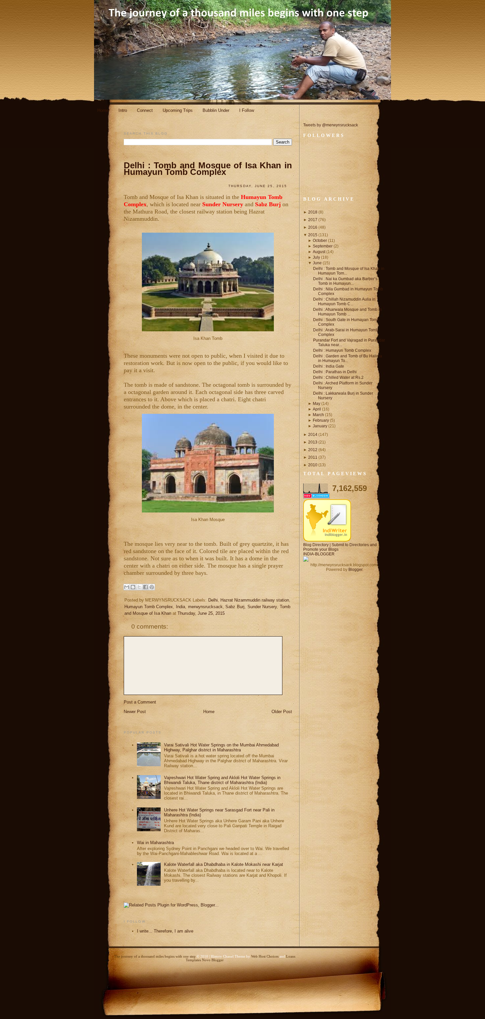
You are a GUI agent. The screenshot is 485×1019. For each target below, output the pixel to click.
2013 (312, 442)
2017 (312, 219)
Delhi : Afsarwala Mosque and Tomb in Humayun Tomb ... (347, 311)
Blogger (355, 569)
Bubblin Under (216, 110)
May (316, 403)
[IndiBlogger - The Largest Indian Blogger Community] (327, 540)
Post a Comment (140, 702)
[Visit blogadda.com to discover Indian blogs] (316, 497)
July (316, 257)
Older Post (282, 711)
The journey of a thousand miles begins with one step (155, 956)
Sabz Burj (234, 606)
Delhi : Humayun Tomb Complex (342, 350)
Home (103, 110)
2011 (312, 457)
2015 (312, 235)
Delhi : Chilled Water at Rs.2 (338, 377)
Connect (145, 110)
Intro (122, 110)
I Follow (246, 110)
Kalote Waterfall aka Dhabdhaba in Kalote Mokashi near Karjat (223, 864)
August (319, 251)
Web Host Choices (264, 956)
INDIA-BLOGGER (319, 554)
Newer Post (135, 711)
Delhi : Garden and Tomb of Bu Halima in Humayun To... (347, 358)
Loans (290, 956)
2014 (312, 434)
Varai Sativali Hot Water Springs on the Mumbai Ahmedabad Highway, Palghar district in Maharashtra (221, 747)
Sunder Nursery (262, 606)
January (320, 426)
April (317, 409)
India (180, 606)
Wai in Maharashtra (155, 842)
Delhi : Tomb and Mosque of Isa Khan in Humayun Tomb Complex (208, 168)
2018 (312, 212)
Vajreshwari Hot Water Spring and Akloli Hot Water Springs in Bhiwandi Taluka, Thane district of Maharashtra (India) (222, 780)
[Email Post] (128, 623)
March (318, 414)
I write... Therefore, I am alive (165, 931)
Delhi (213, 600)
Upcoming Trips (178, 110)
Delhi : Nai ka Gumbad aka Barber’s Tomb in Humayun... (345, 281)
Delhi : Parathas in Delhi (335, 372)
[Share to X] (139, 587)
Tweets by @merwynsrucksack (330, 125)
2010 (312, 465)
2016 (312, 227)
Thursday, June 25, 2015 (201, 613)
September (323, 246)
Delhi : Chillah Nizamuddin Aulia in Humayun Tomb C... (344, 301)
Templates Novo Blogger (205, 960)
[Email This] (126, 587)
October (320, 240)
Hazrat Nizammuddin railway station (254, 600)
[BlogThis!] (133, 587)
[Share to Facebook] (145, 587)
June (317, 263)
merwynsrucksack (205, 606)
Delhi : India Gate (328, 366)
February (321, 420)
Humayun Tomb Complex (148, 606)
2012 (312, 449)
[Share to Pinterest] (151, 587)
